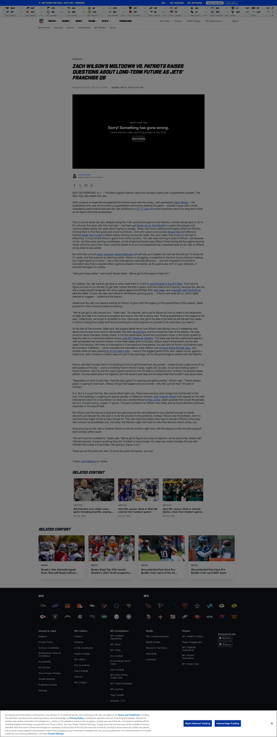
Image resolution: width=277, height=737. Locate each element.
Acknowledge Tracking (227, 723)
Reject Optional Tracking (197, 723)
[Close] (271, 723)
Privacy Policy (77, 718)
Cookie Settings (56, 733)
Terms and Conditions (129, 715)
